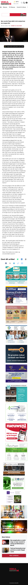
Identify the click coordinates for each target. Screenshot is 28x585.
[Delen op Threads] (25, 259)
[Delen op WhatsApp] (17, 259)
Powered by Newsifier (14, 582)
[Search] (22, 3)
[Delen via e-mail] (22, 263)
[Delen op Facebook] (6, 263)
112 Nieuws (12, 7)
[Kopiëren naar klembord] (18, 263)
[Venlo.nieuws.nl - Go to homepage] (14, 570)
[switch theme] (24, 3)
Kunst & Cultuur (21, 7)
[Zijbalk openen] (1, 7)
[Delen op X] (10, 263)
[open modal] (26, 3)
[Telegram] (14, 263)
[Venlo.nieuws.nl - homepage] (6, 3)
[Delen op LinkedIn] (21, 259)
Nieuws (5, 7)
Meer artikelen (14, 555)
